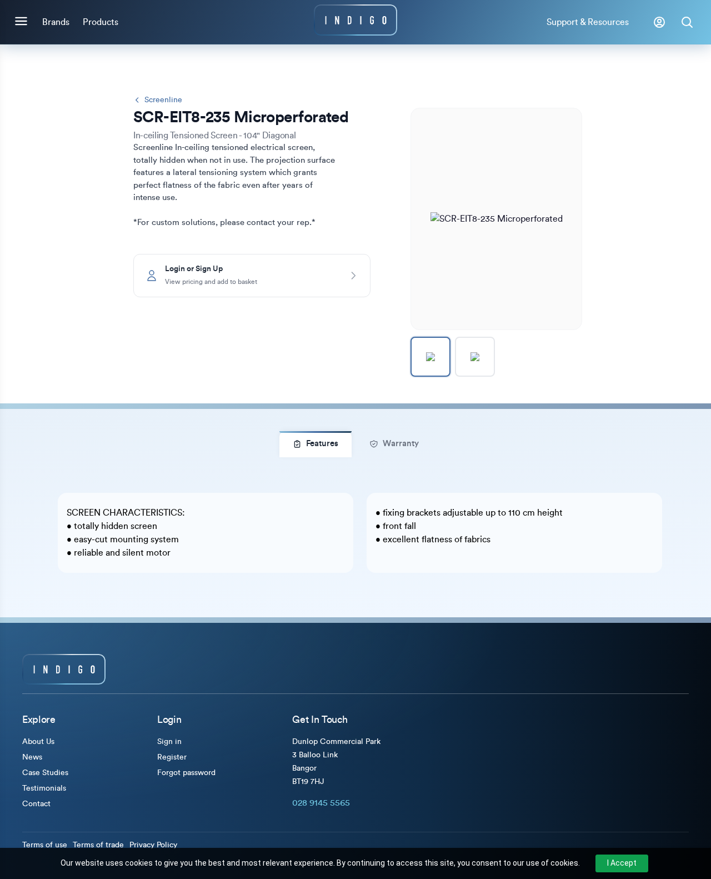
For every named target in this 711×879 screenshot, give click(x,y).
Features (322, 443)
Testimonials (44, 788)
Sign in (169, 742)
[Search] (687, 22)
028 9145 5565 (321, 802)
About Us (38, 742)
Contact (36, 804)
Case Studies (45, 773)
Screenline (163, 100)
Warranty (401, 443)
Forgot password (186, 773)
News (32, 757)
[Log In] (659, 22)
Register (172, 757)
